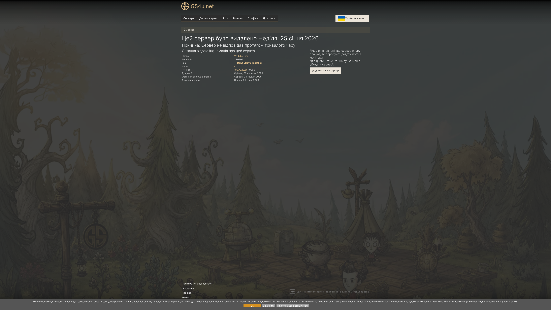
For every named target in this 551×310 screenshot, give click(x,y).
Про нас (186, 292)
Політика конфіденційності (292, 305)
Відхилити (268, 305)
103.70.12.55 (241, 69)
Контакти (187, 297)
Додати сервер (208, 18)
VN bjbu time (241, 56)
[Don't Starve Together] (235, 62)
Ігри (225, 18)
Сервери (188, 18)
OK (252, 305)
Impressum (188, 288)
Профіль (253, 18)
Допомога (269, 18)
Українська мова (355, 18)
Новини (238, 18)
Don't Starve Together (249, 62)
